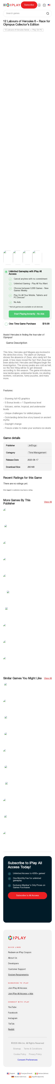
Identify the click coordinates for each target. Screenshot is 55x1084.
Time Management (37, 453)
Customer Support (17, 969)
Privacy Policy (35, 1054)
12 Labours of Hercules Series (17, 30)
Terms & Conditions (33, 1049)
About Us (12, 958)
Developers (13, 964)
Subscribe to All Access (27, 896)
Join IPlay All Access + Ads (20, 994)
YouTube (12, 1007)
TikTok (11, 1024)
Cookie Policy (20, 1054)
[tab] (16, 345)
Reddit (11, 1029)
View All (48, 502)
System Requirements (18, 975)
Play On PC (37, 30)
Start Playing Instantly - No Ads (29, 314)
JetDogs (32, 446)
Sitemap (17, 1049)
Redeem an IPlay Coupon (19, 952)
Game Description (16, 343)
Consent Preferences (27, 1060)
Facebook (12, 1013)
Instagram (12, 1018)
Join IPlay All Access (17, 988)
